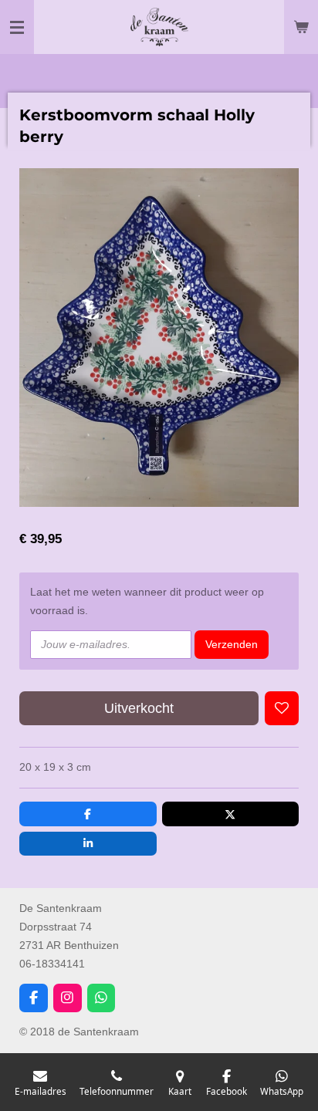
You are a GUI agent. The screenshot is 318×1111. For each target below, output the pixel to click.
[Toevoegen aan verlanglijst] (282, 708)
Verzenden (231, 644)
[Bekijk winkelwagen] (301, 27)
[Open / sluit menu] (17, 27)
